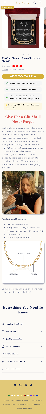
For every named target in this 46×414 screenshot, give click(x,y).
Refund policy (37, 400)
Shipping (5, 69)
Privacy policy (10, 404)
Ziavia (12, 400)
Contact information (24, 408)
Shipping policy (38, 404)
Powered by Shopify (22, 400)
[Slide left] (17, 54)
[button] (5, 2)
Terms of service (23, 404)
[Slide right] (28, 54)
